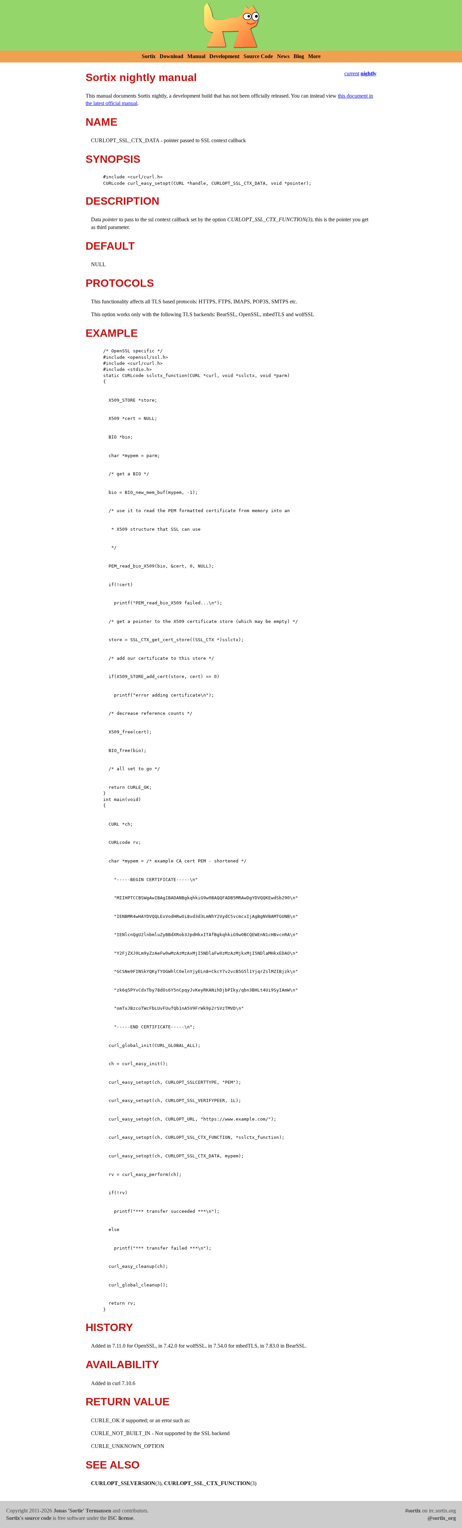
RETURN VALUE (127, 1402)
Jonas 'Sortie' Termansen (82, 1510)
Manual (196, 56)
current (351, 73)
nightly (368, 73)
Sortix (149, 56)
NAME (101, 122)
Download (171, 56)
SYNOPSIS (113, 159)
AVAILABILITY (122, 1364)
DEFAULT (110, 246)
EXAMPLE (112, 333)
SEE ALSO (113, 1465)
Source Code (258, 56)
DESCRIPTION (122, 201)
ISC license (120, 1518)
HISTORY (109, 1327)
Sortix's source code (28, 1518)
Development (224, 56)
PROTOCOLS (120, 283)
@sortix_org (442, 1518)
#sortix (413, 1510)
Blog (299, 56)
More (314, 56)
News (283, 56)
